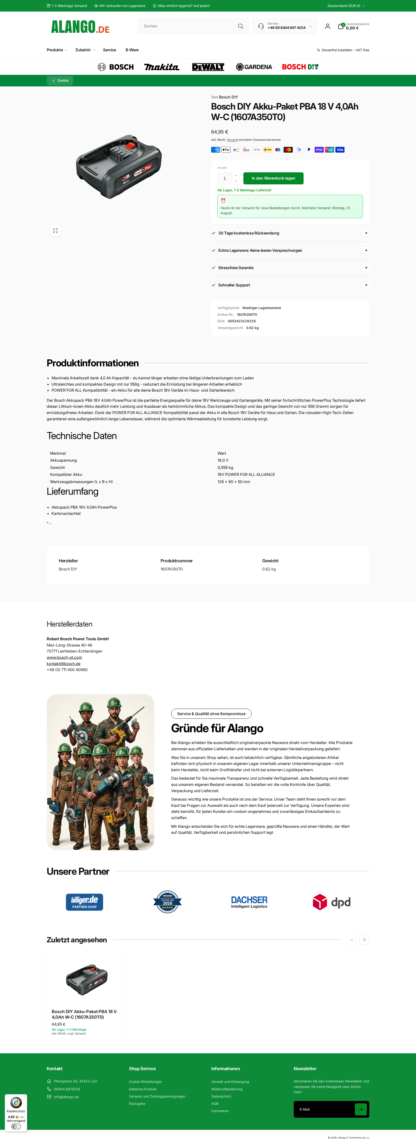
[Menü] (24, 1097)
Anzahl (222, 167)
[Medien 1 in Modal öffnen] (119, 166)
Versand (232, 140)
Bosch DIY (224, 97)
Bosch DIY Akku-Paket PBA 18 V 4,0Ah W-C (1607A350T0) (84, 1014)
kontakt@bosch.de (63, 663)
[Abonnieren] (361, 1109)
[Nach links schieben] (352, 940)
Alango (342, 1137)
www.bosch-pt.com (64, 657)
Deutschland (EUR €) (344, 6)
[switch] (16, 1126)
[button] (353, 26)
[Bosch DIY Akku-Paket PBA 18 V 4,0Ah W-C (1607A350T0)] (87, 994)
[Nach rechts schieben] (364, 940)
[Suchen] (241, 26)
